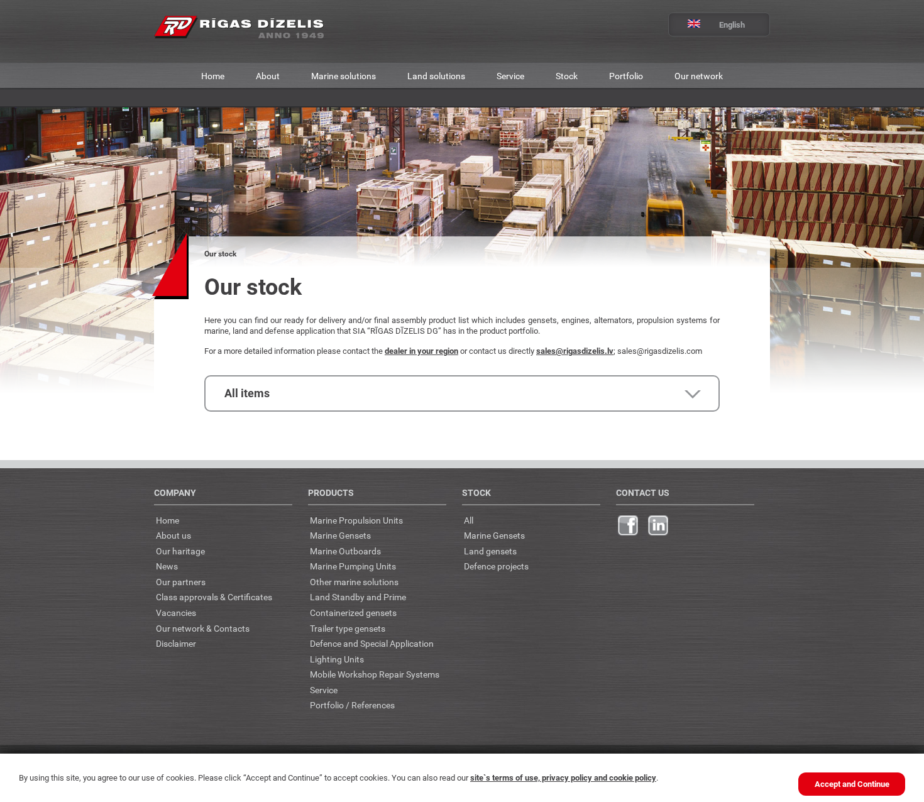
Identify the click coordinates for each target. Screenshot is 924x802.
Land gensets (490, 551)
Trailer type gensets (347, 628)
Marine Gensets (340, 535)
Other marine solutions (354, 582)
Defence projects (496, 566)
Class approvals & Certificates (214, 597)
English (732, 24)
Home (212, 76)
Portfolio (626, 76)
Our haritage (180, 551)
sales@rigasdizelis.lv (574, 350)
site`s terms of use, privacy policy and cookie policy (563, 777)
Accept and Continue (852, 783)
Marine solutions (343, 76)
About (268, 76)
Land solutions (436, 76)
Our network (698, 76)
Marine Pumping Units (353, 566)
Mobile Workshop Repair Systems (374, 674)
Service (510, 76)
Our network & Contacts (203, 628)
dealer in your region (421, 350)
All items (247, 392)
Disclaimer (176, 643)
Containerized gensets (353, 612)
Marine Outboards (345, 551)
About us (173, 535)
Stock (567, 76)
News (167, 566)
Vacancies (176, 612)
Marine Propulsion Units (356, 520)
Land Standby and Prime (358, 597)
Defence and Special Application (372, 643)
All (468, 520)
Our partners (181, 582)
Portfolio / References (352, 705)
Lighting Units (337, 659)
